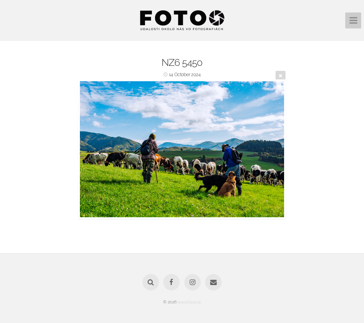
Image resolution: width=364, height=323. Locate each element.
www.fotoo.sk (189, 301)
